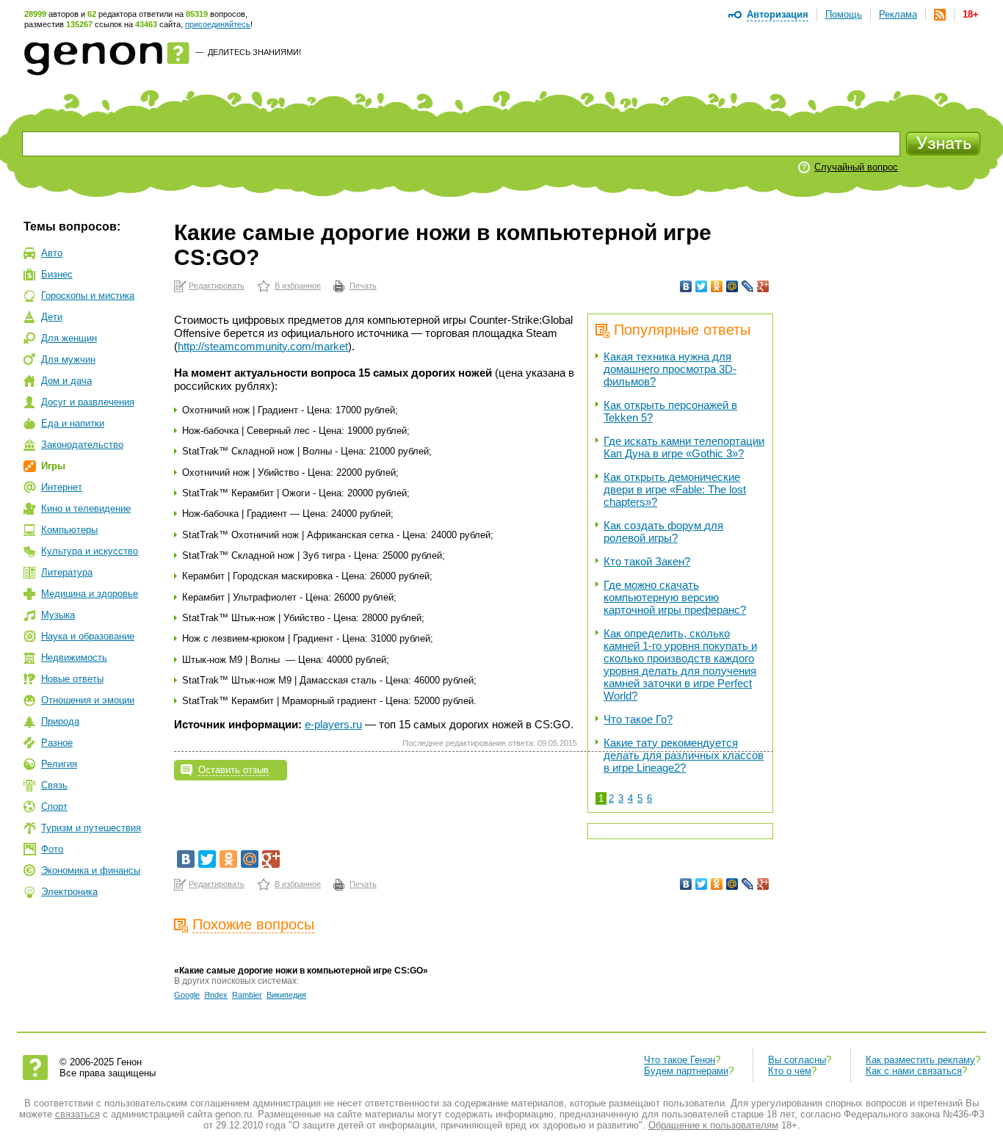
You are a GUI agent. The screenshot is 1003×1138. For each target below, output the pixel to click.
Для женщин (69, 338)
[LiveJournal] (748, 286)
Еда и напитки (72, 423)
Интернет (61, 487)
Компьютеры (69, 529)
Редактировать (217, 285)
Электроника (69, 891)
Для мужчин (68, 359)
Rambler (247, 994)
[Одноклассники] (717, 286)
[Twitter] (701, 286)
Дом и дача (66, 380)
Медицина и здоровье (89, 593)
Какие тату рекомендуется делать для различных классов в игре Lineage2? (684, 755)
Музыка (58, 614)
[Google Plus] (763, 286)
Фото (52, 849)
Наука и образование (87, 636)
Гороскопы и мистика (87, 295)
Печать (363, 285)
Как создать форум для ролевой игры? (663, 531)
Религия (59, 763)
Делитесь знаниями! (254, 52)
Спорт (54, 806)
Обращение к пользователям (713, 1125)
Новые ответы (72, 678)
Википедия (286, 994)
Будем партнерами (686, 1070)
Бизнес (57, 274)
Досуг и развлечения (87, 401)
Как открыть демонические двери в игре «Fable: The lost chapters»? (675, 489)
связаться (77, 1114)
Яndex (216, 994)
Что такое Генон (679, 1059)
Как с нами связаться (914, 1070)
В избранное (298, 285)
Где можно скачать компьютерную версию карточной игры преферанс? (675, 597)
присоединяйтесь (217, 24)
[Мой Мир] (732, 286)
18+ (971, 14)
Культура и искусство (89, 551)
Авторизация (777, 14)
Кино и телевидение (86, 508)
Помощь (843, 14)
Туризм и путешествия (91, 827)
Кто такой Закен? (647, 561)
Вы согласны (797, 1059)
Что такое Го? (638, 719)
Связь (54, 785)
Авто (51, 252)
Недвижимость (74, 657)
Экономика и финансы (90, 870)
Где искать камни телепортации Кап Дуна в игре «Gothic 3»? (684, 447)
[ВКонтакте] (686, 286)
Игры (53, 465)
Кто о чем (789, 1070)
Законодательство (82, 444)
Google (187, 994)
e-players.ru (333, 724)
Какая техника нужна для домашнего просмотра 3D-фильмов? (670, 369)
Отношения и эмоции (87, 700)
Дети (51, 316)
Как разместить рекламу (920, 1059)
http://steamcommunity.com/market (263, 346)
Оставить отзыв (233, 769)
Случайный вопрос (856, 167)
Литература (67, 572)
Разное (57, 742)
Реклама (898, 14)
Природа (60, 721)
